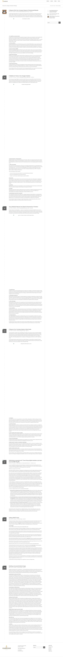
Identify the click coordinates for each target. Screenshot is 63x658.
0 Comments (14, 11)
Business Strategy (19, 11)
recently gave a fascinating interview (24, 470)
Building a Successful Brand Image (17, 566)
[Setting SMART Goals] (4, 519)
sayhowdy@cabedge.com (21, 648)
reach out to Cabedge (34, 452)
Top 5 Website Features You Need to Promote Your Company (23, 206)
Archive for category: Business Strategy (9, 5)
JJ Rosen (31, 11)
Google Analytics (28, 77)
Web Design (27, 11)
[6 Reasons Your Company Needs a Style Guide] (4, 331)
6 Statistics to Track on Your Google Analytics (19, 75)
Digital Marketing (23, 11)
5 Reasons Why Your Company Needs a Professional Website (23, 10)
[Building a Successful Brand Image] (4, 568)
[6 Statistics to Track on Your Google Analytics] (4, 77)
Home (54, 5)
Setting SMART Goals (14, 517)
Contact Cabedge (25, 68)
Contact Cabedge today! (27, 321)
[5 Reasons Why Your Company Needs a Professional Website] (4, 12)
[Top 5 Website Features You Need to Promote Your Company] (4, 208)
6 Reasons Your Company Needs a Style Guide (20, 329)
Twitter (40, 601)
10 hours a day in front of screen (23, 13)
